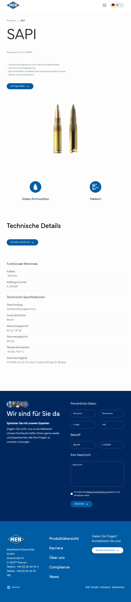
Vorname (77, 409)
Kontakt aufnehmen (20, 242)
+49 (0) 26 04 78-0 (28, 566)
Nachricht (78, 461)
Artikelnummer (109, 441)
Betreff (76, 441)
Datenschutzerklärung (97, 492)
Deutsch (16, 587)
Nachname (107, 409)
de (117, 5)
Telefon (105, 421)
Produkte (11, 21)
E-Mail (76, 421)
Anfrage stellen (18, 86)
